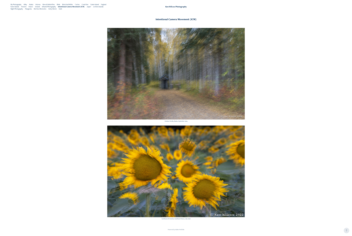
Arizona (37, 4)
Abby (25, 4)
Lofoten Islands (98, 7)
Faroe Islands (15, 7)
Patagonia (28, 9)
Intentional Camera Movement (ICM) (71, 7)
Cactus (77, 4)
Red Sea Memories (40, 9)
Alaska (31, 4)
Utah (60, 9)
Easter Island (95, 4)
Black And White (67, 4)
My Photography (16, 4)
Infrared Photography (49, 7)
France (31, 7)
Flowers (23, 7)
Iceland (37, 7)
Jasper (89, 7)
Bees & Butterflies (49, 4)
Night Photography (17, 9)
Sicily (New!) (52, 9)
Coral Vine (85, 4)
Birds (58, 4)
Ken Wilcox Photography (176, 6)
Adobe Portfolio (179, 230)
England (103, 4)
